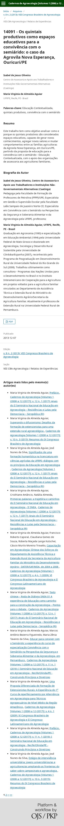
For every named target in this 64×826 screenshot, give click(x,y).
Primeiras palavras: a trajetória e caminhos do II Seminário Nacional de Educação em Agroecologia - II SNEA (34, 503)
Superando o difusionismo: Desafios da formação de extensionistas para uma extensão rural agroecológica (32, 427)
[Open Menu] (3, 3)
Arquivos (17, 11)
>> (11, 794)
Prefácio (54, 392)
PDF (10, 321)
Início (6, 11)
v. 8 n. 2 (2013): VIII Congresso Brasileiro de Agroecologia (31, 14)
